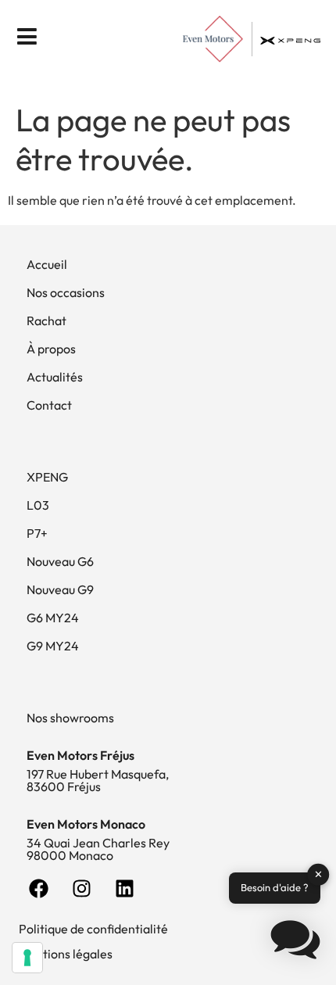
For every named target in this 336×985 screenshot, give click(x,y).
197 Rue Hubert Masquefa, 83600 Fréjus (98, 780)
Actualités (55, 377)
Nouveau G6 (60, 561)
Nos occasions (66, 292)
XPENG (47, 477)
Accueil (47, 264)
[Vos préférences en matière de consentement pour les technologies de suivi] (27, 957)
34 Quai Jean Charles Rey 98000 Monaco (98, 849)
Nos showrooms (70, 717)
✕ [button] (318, 874)
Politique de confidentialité (93, 929)
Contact (49, 405)
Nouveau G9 (60, 589)
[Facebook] (38, 888)
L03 (38, 505)
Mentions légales (66, 954)
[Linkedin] (124, 888)
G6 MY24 (53, 617)
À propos (51, 348)
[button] (295, 942)
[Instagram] (81, 888)
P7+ (37, 533)
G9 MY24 (53, 646)
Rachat (46, 320)
